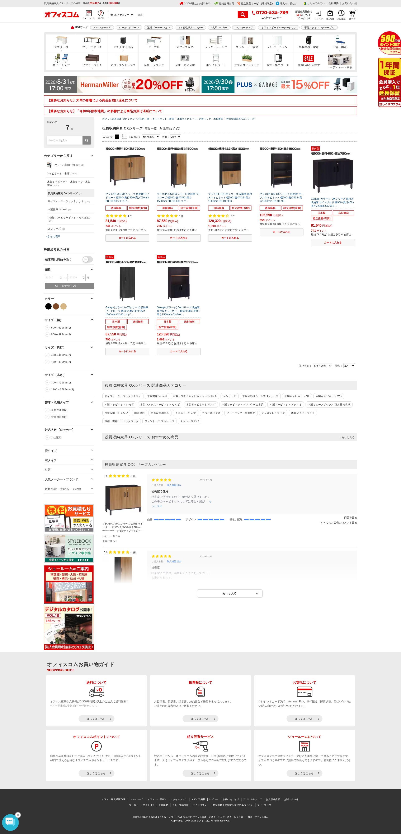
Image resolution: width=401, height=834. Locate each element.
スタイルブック (179, 799)
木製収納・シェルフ (116, 412)
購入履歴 (330, 19)
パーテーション (278, 47)
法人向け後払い (288, 3)
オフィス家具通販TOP (114, 799)
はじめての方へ (316, 3)
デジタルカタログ (252, 799)
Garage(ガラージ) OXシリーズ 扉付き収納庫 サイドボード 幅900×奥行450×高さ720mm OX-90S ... (332, 202)
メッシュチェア (102, 27)
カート (352, 19)
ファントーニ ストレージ (159, 421)
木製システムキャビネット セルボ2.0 (195, 396)
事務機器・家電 (309, 47)
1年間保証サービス (389, 82)
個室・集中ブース (277, 65)
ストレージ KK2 (189, 421)
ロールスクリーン (129, 27)
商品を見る (350, 517)
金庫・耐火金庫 (185, 65)
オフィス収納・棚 (69, 164)
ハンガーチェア (244, 27)
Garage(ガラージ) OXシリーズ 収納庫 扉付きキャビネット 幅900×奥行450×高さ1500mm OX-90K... (178, 311)
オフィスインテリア (247, 65)
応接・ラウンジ (154, 65)
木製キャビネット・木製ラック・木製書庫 (68, 183)
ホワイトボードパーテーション (278, 27)
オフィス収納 (185, 47)
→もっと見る (347, 437)
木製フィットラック (303, 412)
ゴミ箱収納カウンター (190, 27)
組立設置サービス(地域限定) (257, 3)
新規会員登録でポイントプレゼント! (303, 14)
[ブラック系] (48, 306)
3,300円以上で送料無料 (197, 3)
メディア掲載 (198, 799)
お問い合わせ (349, 3)
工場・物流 (340, 47)
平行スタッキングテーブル (319, 27)
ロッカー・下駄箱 (247, 47)
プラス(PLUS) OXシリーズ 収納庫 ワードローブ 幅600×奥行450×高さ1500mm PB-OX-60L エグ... (179, 198)
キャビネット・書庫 (62, 173)
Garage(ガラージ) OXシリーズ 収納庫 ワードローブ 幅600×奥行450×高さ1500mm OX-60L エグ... (126, 311)
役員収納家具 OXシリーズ (64, 193)
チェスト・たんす (185, 412)
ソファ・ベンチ (92, 65)
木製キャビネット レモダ (119, 404)
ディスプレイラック (273, 412)
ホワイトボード (216, 65)
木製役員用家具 (160, 412)
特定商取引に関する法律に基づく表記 (233, 805)
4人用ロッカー (219, 27)
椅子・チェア (61, 65)
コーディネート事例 (339, 67)
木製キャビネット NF (297, 396)
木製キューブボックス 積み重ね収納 (329, 404)
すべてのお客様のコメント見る (339, 522)
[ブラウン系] (56, 306)
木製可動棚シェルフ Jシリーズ (260, 396)
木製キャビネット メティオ (286, 404)
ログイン (319, 19)
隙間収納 (139, 412)
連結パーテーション (158, 27)
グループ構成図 (180, 805)
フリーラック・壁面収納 (241, 412)
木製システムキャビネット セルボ (160, 404)
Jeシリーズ (229, 396)
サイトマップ (264, 805)
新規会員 (389, 43)
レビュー (214, 799)
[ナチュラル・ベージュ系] (63, 306)
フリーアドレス (92, 47)
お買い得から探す (308, 65)
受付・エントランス (123, 65)
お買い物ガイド (231, 799)
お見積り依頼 (273, 799)
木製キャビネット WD (329, 396)
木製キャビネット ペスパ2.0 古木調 (243, 404)
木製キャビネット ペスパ (201, 404)
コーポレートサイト (139, 805)
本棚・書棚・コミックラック (121, 421)
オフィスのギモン (157, 799)
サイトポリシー (201, 805)
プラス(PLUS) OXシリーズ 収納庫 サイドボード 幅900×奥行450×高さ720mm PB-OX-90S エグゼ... (127, 198)
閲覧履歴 (341, 19)
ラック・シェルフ (216, 47)
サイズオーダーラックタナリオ (123, 396)
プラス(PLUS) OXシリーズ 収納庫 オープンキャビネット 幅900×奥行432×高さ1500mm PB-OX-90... (281, 198)
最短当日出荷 (226, 3)
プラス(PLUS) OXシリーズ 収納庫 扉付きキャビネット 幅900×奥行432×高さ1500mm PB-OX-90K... (230, 198)
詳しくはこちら (96, 718)
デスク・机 (61, 47)
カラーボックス (211, 412)
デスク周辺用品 (123, 47)
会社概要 (334, 3)
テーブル (154, 47)
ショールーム (136, 799)
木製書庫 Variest (157, 396)
